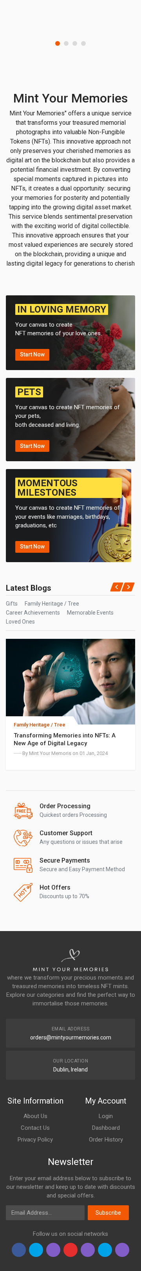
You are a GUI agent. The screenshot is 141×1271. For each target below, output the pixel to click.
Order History (106, 1139)
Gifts (12, 603)
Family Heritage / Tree (52, 603)
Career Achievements (33, 612)
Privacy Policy (35, 1139)
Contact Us (35, 1127)
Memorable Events (90, 612)
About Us (35, 1116)
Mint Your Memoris (50, 753)
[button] (57, 43)
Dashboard (106, 1127)
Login (106, 1116)
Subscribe (108, 1212)
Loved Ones (20, 621)
